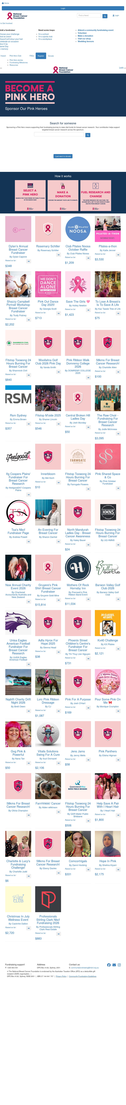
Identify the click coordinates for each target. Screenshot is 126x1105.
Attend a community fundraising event (95, 30)
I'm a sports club (45, 36)
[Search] (104, 16)
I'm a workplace (45, 39)
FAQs (32, 55)
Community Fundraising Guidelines (82, 976)
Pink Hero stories (16, 60)
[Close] (125, 68)
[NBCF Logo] (19, 955)
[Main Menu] (1, 68)
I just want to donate (63, 156)
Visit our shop (84, 38)
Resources (14, 65)
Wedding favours (86, 41)
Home (6, 3)
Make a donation (85, 35)
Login (63, 8)
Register (41, 56)
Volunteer (82, 32)
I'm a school (43, 34)
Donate (51, 56)
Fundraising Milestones (19, 62)
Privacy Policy (61, 976)
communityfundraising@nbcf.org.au (85, 967)
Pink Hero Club (15, 55)
